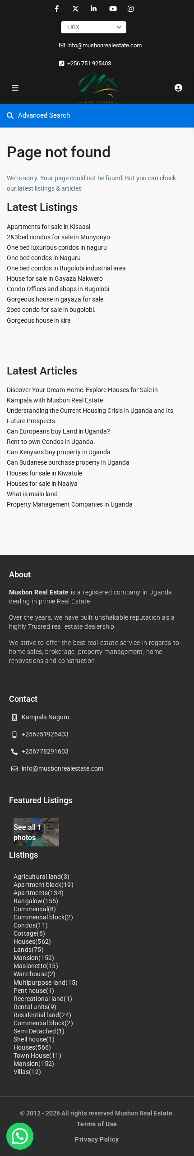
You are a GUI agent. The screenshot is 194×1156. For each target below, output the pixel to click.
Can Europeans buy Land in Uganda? (58, 431)
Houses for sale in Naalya (42, 483)
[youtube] (112, 9)
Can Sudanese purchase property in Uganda (68, 462)
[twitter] (75, 9)
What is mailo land (32, 494)
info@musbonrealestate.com (104, 45)
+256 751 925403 (89, 63)
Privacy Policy (97, 1139)
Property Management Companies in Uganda (70, 504)
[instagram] (130, 9)
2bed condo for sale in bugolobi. (51, 309)
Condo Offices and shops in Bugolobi (58, 288)
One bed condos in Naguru (44, 257)
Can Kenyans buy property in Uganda (59, 452)
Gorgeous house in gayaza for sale (55, 299)
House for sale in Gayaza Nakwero (55, 278)
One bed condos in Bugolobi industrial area (66, 268)
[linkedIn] (93, 9)
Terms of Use (97, 1124)
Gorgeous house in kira (39, 320)
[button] (19, 1136)
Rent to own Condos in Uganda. (51, 441)
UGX (73, 27)
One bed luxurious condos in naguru (57, 247)
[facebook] (56, 9)
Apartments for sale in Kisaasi (48, 226)
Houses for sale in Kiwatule (44, 473)
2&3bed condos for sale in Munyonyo (58, 237)
